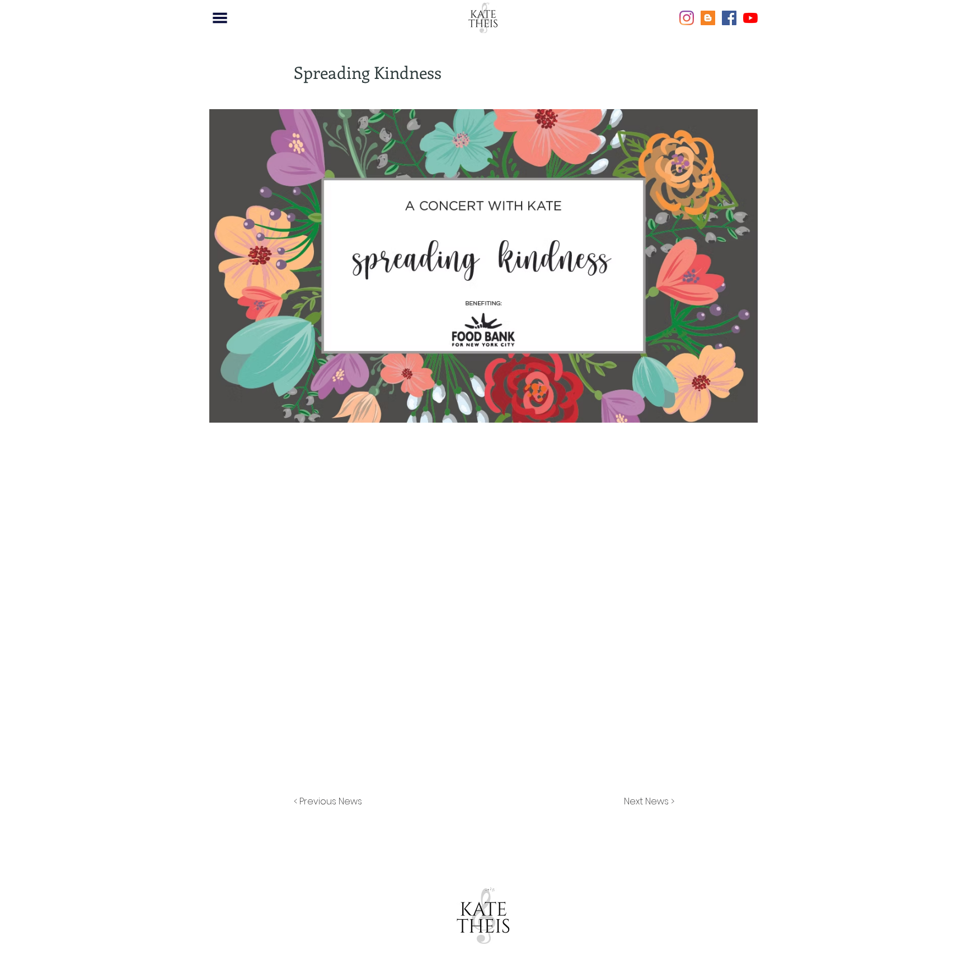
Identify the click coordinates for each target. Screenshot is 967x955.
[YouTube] (750, 18)
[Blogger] (708, 18)
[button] (220, 18)
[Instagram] (686, 18)
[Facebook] (729, 18)
